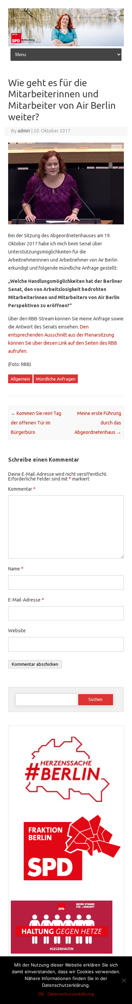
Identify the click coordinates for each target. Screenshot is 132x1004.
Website (17, 630)
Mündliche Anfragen (55, 378)
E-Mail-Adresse (26, 600)
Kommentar (22, 489)
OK (41, 994)
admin (24, 130)
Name (15, 568)
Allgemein (20, 378)
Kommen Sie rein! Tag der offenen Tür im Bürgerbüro (36, 423)
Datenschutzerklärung (70, 994)
